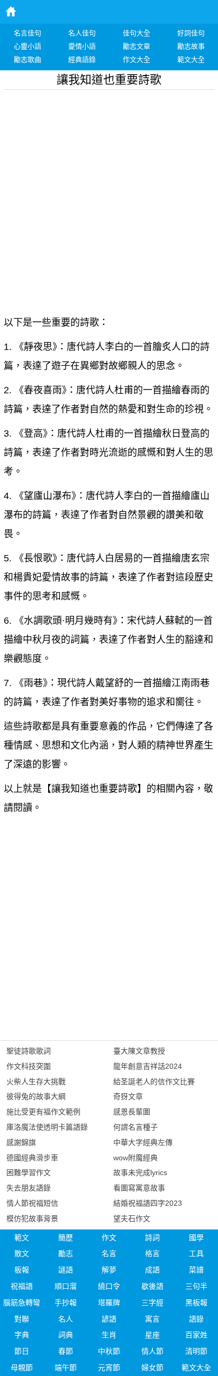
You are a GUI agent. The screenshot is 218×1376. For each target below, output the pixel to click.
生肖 (109, 1335)
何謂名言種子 (135, 1127)
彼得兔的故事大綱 (36, 1096)
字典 (21, 1335)
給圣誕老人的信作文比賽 (154, 1081)
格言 (152, 1253)
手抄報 (65, 1302)
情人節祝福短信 (32, 1203)
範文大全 (196, 1367)
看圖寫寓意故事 (139, 1188)
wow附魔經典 (135, 1157)
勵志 (65, 1253)
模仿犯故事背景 (32, 1218)
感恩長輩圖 (131, 1111)
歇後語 (152, 1286)
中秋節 (109, 1351)
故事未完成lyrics (140, 1172)
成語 (152, 1270)
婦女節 (152, 1367)
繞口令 (109, 1286)
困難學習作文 (28, 1172)
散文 (21, 1253)
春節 (65, 1351)
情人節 (152, 1351)
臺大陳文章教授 (139, 1051)
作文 (109, 1237)
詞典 (65, 1335)
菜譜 (196, 1270)
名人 (65, 1319)
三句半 (196, 1286)
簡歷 (65, 1237)
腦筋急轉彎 (21, 1302)
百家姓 (196, 1335)
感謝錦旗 (21, 1142)
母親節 (22, 1367)
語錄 (196, 1319)
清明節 (196, 1351)
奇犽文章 (128, 1096)
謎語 (65, 1270)
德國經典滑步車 (32, 1157)
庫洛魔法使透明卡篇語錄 (47, 1127)
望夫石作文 (131, 1218)
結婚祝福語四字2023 (147, 1203)
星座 (152, 1335)
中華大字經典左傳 (142, 1142)
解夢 (109, 1270)
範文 (21, 1237)
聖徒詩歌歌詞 (28, 1051)
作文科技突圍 (28, 1066)
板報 (21, 1270)
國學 (196, 1237)
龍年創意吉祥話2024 (147, 1066)
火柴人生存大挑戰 (36, 1081)
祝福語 (22, 1286)
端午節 (65, 1367)
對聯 (21, 1319)
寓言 (152, 1319)
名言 (109, 1253)
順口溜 (65, 1286)
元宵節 (109, 1367)
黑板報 (196, 1302)
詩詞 (152, 1237)
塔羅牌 (109, 1302)
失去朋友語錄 (28, 1188)
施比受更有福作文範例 (43, 1111)
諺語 (109, 1319)
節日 (21, 1351)
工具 (196, 1253)
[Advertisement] (109, 199)
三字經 (152, 1302)
